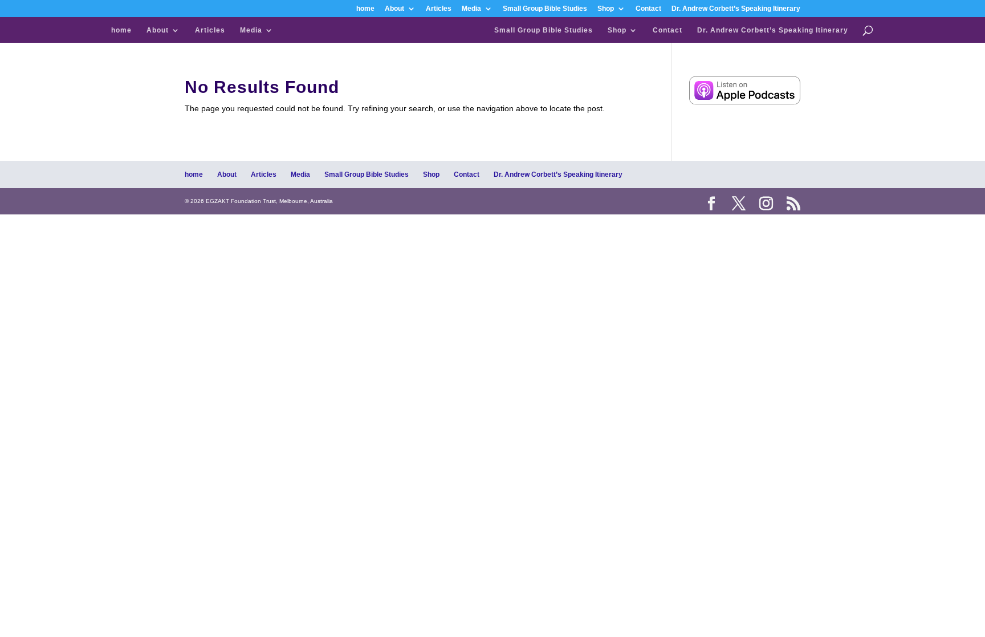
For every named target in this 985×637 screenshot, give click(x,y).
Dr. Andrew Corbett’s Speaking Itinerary (735, 9)
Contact (648, 9)
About (394, 9)
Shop (605, 9)
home (365, 9)
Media (471, 9)
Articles (438, 9)
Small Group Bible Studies (545, 9)
